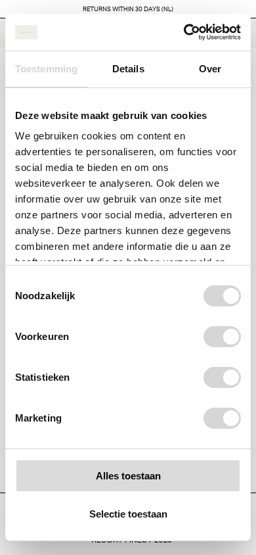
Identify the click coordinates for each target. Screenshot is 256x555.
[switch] (222, 336)
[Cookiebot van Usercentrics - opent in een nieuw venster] (184, 32)
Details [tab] (128, 68)
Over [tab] (210, 68)
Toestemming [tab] (46, 68)
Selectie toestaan (128, 513)
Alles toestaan (128, 475)
